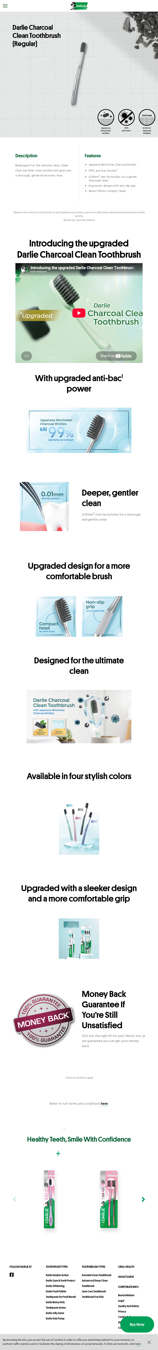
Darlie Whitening (55, 1286)
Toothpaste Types (57, 1266)
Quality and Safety (128, 1306)
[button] (149, 1342)
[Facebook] (13, 1274)
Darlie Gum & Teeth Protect (60, 1280)
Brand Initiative (126, 1295)
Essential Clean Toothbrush (96, 1275)
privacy (122, 1311)
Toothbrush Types (93, 1266)
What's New (126, 1276)
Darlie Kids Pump (55, 1318)
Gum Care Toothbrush (94, 1291)
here (138, 1344)
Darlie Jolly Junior (55, 1313)
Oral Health (126, 1266)
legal (121, 1300)
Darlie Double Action (57, 1275)
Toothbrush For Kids (93, 1296)
